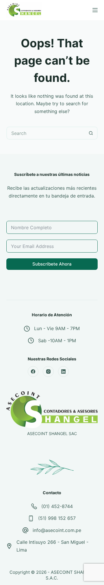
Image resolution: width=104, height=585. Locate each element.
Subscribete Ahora (52, 264)
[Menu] (95, 10)
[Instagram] (48, 371)
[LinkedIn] (63, 371)
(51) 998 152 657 (57, 518)
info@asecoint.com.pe (57, 530)
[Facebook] (33, 371)
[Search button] (91, 133)
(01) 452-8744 (57, 506)
